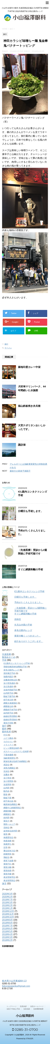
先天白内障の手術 (23, 625)
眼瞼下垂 (7, 798)
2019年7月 (7, 899)
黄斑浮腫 (7, 874)
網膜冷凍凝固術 (10, 703)
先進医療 (6, 654)
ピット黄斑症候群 (11, 748)
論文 (4, 883)
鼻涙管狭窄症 (9, 877)
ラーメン (8, 348)
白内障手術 (8, 693)
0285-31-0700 (26, 1029)
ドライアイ (8, 745)
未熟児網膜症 (9, 768)
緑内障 (6, 818)
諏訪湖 (22, 444)
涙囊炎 (6, 774)
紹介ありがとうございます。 (28, 641)
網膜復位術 (8, 706)
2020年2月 (7, 897)
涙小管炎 (7, 778)
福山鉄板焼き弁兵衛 (29, 406)
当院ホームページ (36, 1006)
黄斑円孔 (7, 864)
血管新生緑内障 (10, 831)
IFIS (5, 735)
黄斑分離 (7, 867)
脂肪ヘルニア (9, 824)
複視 (5, 834)
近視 (5, 847)
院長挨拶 (23, 1006)
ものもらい (8, 741)
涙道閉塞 (7, 784)
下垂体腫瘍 (8, 755)
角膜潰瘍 (7, 841)
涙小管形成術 (9, 683)
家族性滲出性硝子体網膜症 (15, 761)
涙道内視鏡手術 (10, 690)
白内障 (6, 788)
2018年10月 (8, 917)
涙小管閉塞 (8, 781)
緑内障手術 (8, 713)
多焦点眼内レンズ (23, 630)
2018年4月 (7, 934)
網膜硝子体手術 (10, 710)
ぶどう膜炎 (8, 738)
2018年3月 (7, 937)
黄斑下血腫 (8, 861)
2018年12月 (8, 911)
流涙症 (6, 771)
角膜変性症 (8, 837)
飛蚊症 (6, 857)
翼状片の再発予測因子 (20, 471)
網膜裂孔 (7, 814)
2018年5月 (7, 931)
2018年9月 (7, 920)
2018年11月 (8, 914)
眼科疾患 (6, 731)
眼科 (4, 729)
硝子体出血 (8, 801)
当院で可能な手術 (13, 1009)
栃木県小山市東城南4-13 (14, 981)
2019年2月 (7, 905)
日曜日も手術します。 (30, 511)
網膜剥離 (7, 811)
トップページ (12, 1006)
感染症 (6, 765)
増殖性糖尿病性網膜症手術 (15, 667)
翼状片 (6, 821)
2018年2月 (7, 940)
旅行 (6, 344)
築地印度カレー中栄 (29, 367)
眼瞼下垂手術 (9, 696)
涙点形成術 (8, 686)
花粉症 (17, 619)
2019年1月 (7, 908)
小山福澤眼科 (25, 1015)
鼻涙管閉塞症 (9, 880)
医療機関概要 (38, 1009)
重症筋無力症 (9, 851)
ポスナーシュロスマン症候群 (16, 751)
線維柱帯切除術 (10, 719)
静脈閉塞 (7, 854)
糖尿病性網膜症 (10, 804)
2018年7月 (7, 925)
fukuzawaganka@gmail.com (16, 986)
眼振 (5, 794)
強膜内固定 (8, 676)
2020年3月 (7, 894)
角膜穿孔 (7, 844)
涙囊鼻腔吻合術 (10, 680)
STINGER (29, 1039)
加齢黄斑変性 (9, 758)
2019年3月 (7, 902)
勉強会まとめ (8, 657)
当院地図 (26, 1009)
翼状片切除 (8, 723)
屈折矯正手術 (9, 673)
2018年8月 (7, 923)
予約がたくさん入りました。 (28, 602)
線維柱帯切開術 (10, 716)
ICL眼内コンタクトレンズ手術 (29, 591)
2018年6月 (7, 928)
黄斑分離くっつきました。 (27, 636)
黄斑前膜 (7, 870)
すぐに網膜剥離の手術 (30, 569)
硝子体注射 (8, 700)
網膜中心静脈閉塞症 (12, 808)
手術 (4, 660)
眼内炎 (6, 791)
